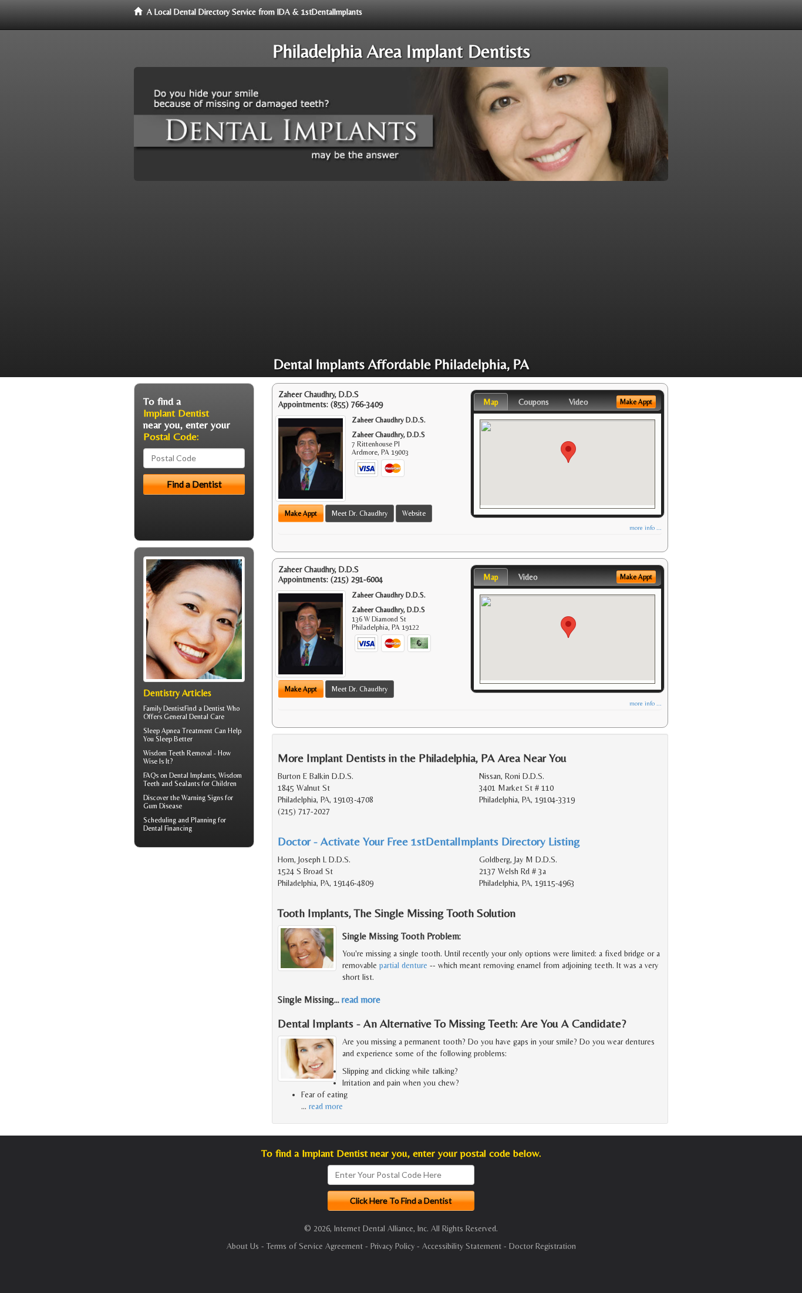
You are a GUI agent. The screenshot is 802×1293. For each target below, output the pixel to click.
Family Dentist (163, 708)
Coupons (533, 402)
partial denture (403, 965)
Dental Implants (192, 775)
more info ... (645, 528)
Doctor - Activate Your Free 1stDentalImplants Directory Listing (429, 841)
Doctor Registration (542, 1246)
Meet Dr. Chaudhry (359, 513)
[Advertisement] (401, 269)
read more (361, 999)
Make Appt (301, 513)
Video (578, 402)
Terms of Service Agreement (315, 1246)
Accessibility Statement (461, 1246)
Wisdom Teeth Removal (177, 753)
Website (414, 513)
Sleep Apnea (161, 731)
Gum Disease (162, 806)
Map (490, 402)
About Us (243, 1246)
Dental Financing (167, 828)
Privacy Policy (392, 1246)
